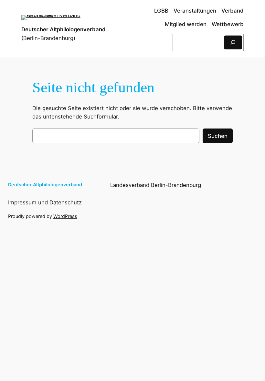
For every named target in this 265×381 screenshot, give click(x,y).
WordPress (65, 216)
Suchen (218, 136)
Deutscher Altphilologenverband (63, 29)
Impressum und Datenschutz (45, 202)
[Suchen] (233, 42)
